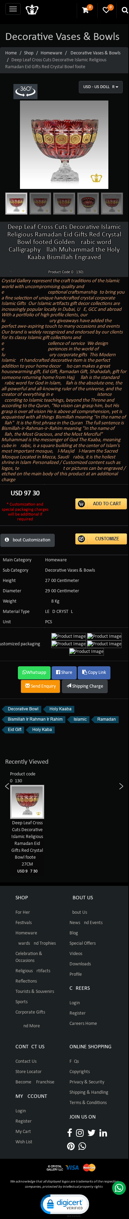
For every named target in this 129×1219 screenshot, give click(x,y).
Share (66, 672)
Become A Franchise (34, 1082)
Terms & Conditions (88, 1102)
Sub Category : (17, 570)
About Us (78, 912)
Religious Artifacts (32, 971)
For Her (22, 912)
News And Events (86, 922)
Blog (73, 933)
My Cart (23, 1131)
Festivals (23, 922)
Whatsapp (36, 672)
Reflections (26, 981)
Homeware (51, 53)
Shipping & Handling (88, 1092)
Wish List (23, 1142)
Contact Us (25, 1061)
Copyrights (79, 1071)
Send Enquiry (43, 686)
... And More (27, 1026)
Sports (21, 1002)
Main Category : (18, 560)
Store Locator (28, 1071)
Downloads (80, 964)
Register (77, 1013)
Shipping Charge (87, 686)
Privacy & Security (86, 1082)
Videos (75, 953)
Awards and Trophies (35, 943)
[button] (64, 1205)
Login (74, 1003)
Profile (75, 974)
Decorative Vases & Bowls (95, 53)
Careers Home (83, 1023)
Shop (28, 53)
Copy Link (96, 672)
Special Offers (82, 943)
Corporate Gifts (30, 1012)
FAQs (74, 1061)
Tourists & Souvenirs (34, 991)
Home (11, 53)
